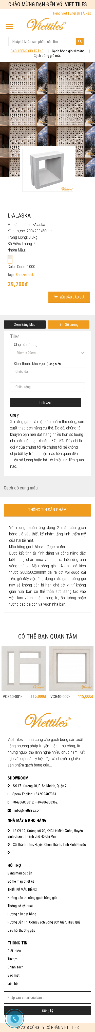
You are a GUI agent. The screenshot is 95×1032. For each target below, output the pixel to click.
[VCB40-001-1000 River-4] (24, 668)
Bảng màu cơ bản (20, 873)
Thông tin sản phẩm (47, 509)
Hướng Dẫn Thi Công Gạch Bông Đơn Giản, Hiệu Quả (44, 922)
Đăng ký (47, 1011)
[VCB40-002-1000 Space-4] (71, 668)
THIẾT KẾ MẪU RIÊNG (22, 889)
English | (76, 13)
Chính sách (16, 967)
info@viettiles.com (28, 810)
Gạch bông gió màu (48, 56)
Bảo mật (14, 975)
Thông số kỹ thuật (20, 906)
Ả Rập (87, 13)
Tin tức (12, 959)
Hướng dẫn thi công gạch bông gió (32, 898)
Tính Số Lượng (68, 324)
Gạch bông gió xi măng (68, 51)
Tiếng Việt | (61, 13)
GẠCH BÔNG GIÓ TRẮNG (27, 51)
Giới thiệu (14, 951)
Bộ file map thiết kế (21, 881)
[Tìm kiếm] (80, 41)
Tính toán (45, 402)
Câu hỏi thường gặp (21, 930)
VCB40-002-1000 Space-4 (61, 699)
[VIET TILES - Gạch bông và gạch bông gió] (46, 25)
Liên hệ (13, 983)
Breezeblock (25, 275)
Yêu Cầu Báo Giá (72, 297)
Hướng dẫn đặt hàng (22, 914)
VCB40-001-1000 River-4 (13, 699)
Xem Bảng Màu (24, 324)
